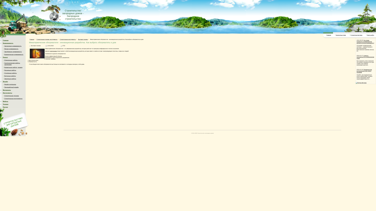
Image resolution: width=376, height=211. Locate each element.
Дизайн (5, 81)
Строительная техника (11, 96)
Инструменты (7, 93)
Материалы (7, 90)
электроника (53, 51)
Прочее (5, 107)
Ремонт (5, 57)
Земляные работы (10, 79)
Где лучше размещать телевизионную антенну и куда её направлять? (365, 42)
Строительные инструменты (13, 98)
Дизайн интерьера (10, 84)
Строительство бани (356, 35)
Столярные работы (10, 73)
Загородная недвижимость (12, 46)
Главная (328, 35)
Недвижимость (8, 43)
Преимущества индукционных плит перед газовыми (364, 71)
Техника (5, 104)
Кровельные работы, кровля (13, 67)
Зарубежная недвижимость (13, 51)
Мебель (5, 101)
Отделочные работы (10, 60)
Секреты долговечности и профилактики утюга (365, 57)
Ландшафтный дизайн (11, 87)
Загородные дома (341, 35)
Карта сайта (370, 35)
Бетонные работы (10, 76)
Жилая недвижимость (11, 49)
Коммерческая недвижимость (13, 54)
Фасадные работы (10, 70)
